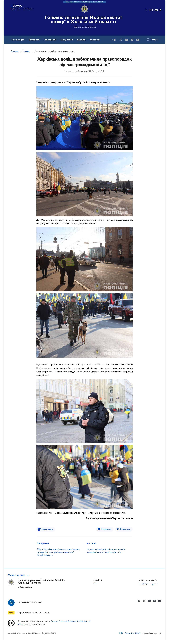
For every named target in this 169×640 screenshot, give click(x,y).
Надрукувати (47, 529)
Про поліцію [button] (17, 40)
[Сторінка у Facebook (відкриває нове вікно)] (115, 39)
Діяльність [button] (34, 40)
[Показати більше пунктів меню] (112, 40)
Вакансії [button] (81, 40)
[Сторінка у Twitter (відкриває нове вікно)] (120, 39)
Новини (26, 51)
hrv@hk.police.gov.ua (148, 584)
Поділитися (106, 529)
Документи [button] (67, 40)
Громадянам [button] (50, 40)
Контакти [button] (95, 40)
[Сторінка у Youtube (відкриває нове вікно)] (126, 39)
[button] (19, 575)
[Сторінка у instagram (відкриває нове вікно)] (132, 39)
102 (94, 584)
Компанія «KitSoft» (133, 633)
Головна (14, 51)
